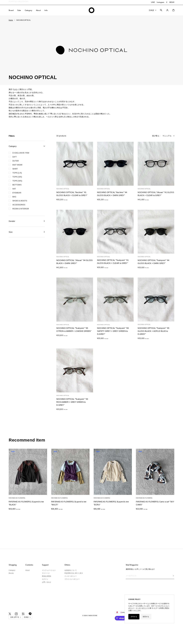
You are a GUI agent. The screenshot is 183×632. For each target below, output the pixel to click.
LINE (153, 2)
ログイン (45, 579)
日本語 (151, 10)
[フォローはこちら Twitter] (10, 614)
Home (11, 20)
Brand (11, 10)
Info (46, 10)
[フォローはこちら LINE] (30, 613)
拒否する (146, 617)
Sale (19, 10)
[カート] (173, 10)
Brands (11, 573)
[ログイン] (167, 10)
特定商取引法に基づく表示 (73, 573)
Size (11, 232)
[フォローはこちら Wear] (23, 613)
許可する (134, 617)
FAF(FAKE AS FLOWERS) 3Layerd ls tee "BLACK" (26, 503)
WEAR (171, 2)
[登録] (173, 575)
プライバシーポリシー (72, 579)
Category (28, 10)
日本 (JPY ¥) (14, 617)
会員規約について (70, 570)
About (38, 10)
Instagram (160, 2)
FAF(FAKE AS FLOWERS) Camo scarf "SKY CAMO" (155, 503)
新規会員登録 (46, 576)
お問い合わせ (46, 582)
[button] (59, 164)
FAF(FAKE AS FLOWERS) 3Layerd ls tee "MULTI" (68, 503)
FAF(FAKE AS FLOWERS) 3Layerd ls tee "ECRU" (111, 503)
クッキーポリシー (142, 608)
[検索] (161, 10)
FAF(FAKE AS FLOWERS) (17, 498)
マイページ (46, 573)
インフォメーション (49, 570)
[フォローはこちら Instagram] (16, 614)
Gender (12, 221)
